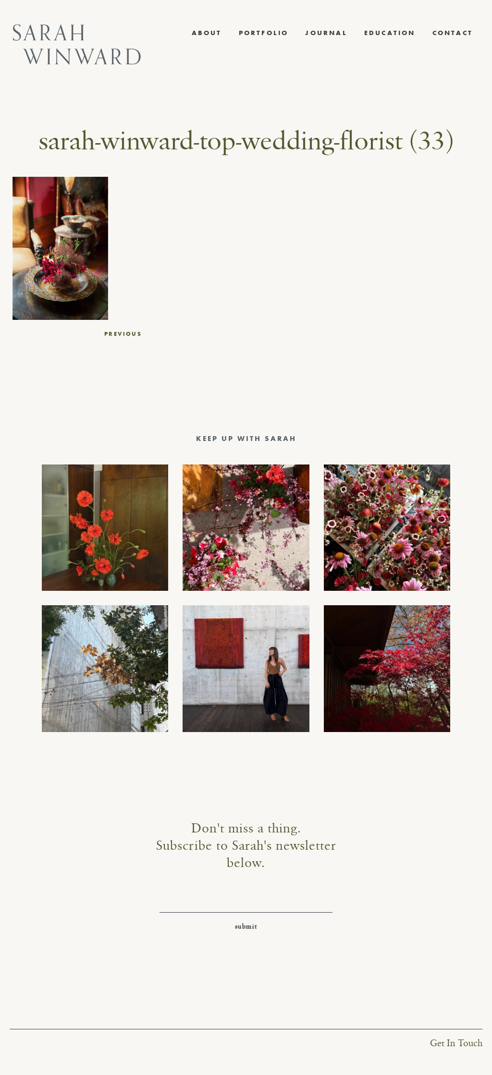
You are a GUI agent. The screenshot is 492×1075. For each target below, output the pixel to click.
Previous (123, 334)
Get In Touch (456, 1044)
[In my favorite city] (246, 668)
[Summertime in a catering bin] (387, 527)
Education (390, 32)
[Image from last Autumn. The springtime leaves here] (387, 668)
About (207, 32)
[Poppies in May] (105, 527)
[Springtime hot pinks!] (246, 527)
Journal (326, 32)
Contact (452, 32)
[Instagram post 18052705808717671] (105, 668)
